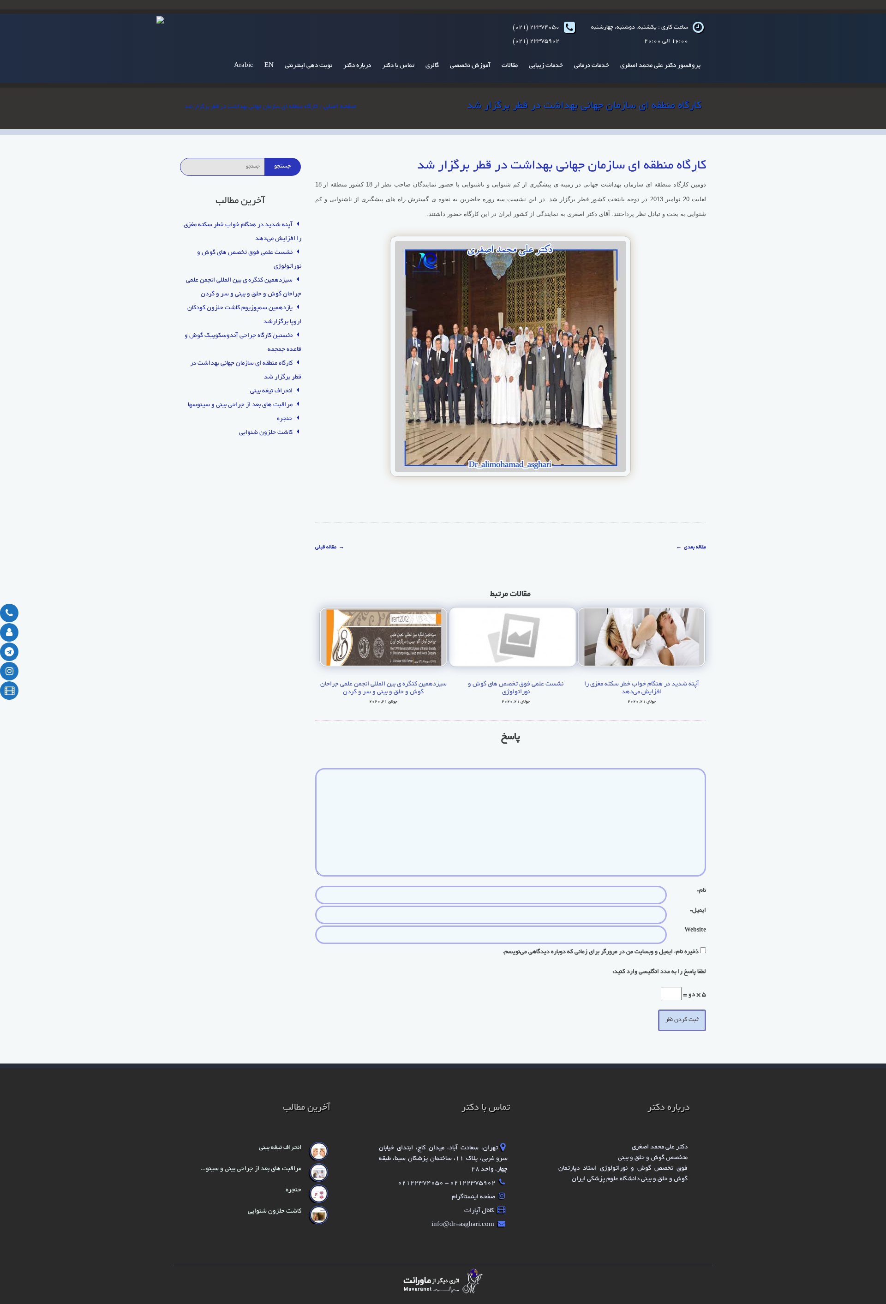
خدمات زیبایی (546, 65)
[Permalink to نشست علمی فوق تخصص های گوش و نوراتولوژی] (516, 638)
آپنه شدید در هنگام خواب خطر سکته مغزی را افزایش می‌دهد (641, 688)
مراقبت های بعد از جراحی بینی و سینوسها (240, 405)
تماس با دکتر (398, 65)
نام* (701, 891)
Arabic (243, 65)
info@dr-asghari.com (463, 1224)
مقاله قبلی (329, 547)
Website (695, 930)
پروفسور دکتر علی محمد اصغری (660, 65)
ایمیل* (698, 910)
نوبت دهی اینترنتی (308, 65)
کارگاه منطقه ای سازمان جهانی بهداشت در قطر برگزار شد (561, 166)
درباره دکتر (357, 65)
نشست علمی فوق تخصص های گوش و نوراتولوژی (515, 688)
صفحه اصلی (339, 106)
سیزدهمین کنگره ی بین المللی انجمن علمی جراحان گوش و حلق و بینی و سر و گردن (383, 688)
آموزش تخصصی (470, 65)
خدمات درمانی (591, 65)
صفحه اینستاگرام (474, 1197)
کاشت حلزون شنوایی (266, 432)
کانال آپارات (479, 1211)
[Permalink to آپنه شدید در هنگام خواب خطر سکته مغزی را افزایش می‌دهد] (641, 638)
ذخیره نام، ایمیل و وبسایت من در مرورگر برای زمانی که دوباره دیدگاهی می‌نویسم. (601, 952)
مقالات (510, 65)
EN (269, 65)
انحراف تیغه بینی (271, 391)
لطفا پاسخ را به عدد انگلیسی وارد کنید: (659, 972)
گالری (432, 65)
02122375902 (472, 1183)
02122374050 (421, 1183)
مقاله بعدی (691, 547)
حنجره (285, 418)
